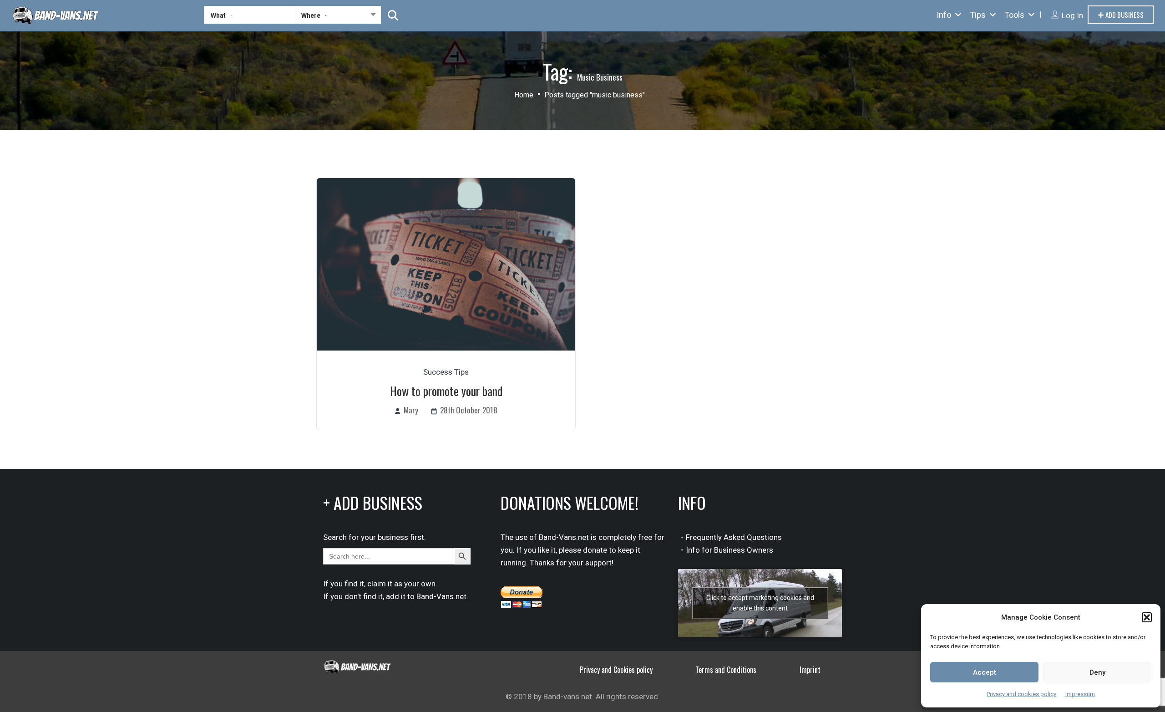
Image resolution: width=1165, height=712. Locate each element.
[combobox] (337, 16)
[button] (1146, 617)
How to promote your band (446, 391)
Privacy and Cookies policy (616, 669)
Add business (1124, 15)
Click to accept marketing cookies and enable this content (760, 603)
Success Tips (446, 371)
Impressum (1080, 694)
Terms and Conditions (725, 669)
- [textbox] (326, 15)
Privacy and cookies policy (1021, 694)
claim (376, 583)
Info (944, 15)
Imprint (810, 669)
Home (523, 95)
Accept (984, 672)
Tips (978, 15)
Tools (1014, 15)
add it (395, 596)
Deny (1097, 672)
